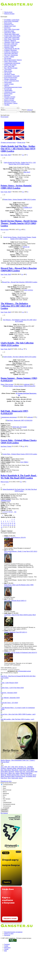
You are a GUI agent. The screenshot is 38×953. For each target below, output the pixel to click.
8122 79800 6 (24, 462)
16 (15, 512)
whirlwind (27, 384)
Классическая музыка (10, 77)
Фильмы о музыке (9, 97)
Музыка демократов (10, 79)
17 (1, 525)
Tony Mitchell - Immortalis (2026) (10, 697)
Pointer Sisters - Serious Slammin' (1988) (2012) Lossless (16, 186)
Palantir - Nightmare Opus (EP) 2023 (15, 632)
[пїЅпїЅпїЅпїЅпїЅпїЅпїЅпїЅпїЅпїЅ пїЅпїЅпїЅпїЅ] (14, 139)
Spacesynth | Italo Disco (11, 53)
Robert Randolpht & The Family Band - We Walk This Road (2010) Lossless (19, 476)
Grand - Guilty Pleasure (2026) (9, 682)
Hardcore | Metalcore (10, 40)
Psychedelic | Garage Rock (11, 19)
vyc (23, 155)
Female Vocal (18, 771)
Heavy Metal (8, 773)
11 (4, 523)
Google (6, 949)
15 (12, 523)
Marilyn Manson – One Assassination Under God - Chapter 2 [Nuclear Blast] (18, 761)
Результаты (4, 811)
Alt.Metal (30, 766)
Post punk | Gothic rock (10, 44)
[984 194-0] (27, 172)
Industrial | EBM (9, 47)
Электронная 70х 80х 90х (12, 48)
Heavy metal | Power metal (11, 29)
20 (8, 525)
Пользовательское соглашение (13, 932)
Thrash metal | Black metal (11, 34)
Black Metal (30, 768)
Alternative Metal (11, 768)
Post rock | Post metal (10, 45)
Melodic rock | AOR (10, 26)
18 (4, 525)
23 (14, 525)
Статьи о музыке (9, 98)
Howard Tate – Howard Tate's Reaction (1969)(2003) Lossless (19, 269)
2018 (12, 766)
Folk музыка (8, 82)
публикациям (22, 671)
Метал (5, 791)
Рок (4, 797)
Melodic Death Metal (26, 773)
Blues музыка (8, 71)
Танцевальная (7, 802)
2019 (16, 766)
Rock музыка (8, 23)
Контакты (7, 935)
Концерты (7, 95)
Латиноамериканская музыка (13, 87)
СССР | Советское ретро (11, 80)
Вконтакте (7, 947)
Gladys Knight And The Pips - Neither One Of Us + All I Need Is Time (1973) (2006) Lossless (18, 148)
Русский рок (8, 88)
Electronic (11, 771)
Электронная (7, 806)
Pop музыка (7, 58)
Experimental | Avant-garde (11, 76)
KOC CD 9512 (28, 290)
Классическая (7, 790)
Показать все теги (6, 781)
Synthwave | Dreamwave (11, 52)
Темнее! (3, 531)
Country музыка (9, 84)
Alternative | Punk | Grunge (12, 42)
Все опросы (4, 813)
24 (1, 527)
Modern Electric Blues (13, 774)
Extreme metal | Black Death (12, 35)
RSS (5, 950)
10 (11, 512)
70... (25, 766)
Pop (24, 774)
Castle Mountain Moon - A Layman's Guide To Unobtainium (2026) (18, 708)
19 (6, 525)
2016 (5, 766)
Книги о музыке (9, 100)
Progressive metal (9, 31)
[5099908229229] (6, 500)
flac (24, 771)
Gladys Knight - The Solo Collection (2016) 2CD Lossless (17, 344)
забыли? (29, 110)
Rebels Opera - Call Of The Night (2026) (12, 687)
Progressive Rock (20, 776)
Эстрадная (6, 807)
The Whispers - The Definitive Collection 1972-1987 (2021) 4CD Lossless (15, 305)
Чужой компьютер (25, 111)
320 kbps (21, 766)
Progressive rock (9, 24)
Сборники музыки (9, 92)
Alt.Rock (3, 768)
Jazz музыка (7, 72)
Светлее (9, 531)
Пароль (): (27, 110)
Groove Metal (30, 771)
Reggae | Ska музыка (10, 64)
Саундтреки (7, 69)
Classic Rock (22, 770)
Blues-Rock (15, 770)
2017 (9, 766)
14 (10, 523)
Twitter (6, 946)
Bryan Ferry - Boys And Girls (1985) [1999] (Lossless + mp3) (18, 714)
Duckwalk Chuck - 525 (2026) (9, 702)
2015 (2, 766)
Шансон (6, 85)
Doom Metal (4, 771)
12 (6, 523)
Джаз (4, 788)
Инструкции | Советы (10, 103)
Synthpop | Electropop (10, 50)
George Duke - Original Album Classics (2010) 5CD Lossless (19, 441)
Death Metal (30, 770)
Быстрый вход (5, 115)
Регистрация (4, 116)
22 (12, 525)
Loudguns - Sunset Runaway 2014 (15, 537)
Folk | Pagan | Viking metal (11, 39)
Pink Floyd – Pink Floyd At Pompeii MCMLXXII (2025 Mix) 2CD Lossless (18, 676)
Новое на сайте (8, 933)
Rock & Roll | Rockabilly (11, 21)
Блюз (4, 786)
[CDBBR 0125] (27, 207)
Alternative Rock (21, 768)
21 (10, 525)
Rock (9, 778)
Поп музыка (6, 799)
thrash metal (14, 778)
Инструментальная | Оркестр (13, 60)
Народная (6, 793)
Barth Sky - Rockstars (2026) (9, 692)
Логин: (3, 110)
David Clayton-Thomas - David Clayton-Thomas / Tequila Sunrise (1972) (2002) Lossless (19, 223)
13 (8, 523)
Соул (4, 800)
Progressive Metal (10, 776)
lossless (17, 773)
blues (2, 770)
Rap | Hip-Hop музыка (10, 68)
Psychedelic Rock (31, 776)
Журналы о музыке (10, 101)
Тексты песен (8, 12)
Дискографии (8, 90)
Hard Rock (7, 27)
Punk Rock (4, 778)
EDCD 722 (26, 247)
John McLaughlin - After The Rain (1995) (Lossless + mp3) (17, 719)
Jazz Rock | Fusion (9, 74)
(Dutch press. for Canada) (19, 427)
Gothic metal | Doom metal (11, 37)
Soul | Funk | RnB (9, 66)
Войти (33, 111)
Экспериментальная (9, 804)
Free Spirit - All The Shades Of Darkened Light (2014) (20, 652)
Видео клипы (8, 93)
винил (21, 778)
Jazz (13, 773)
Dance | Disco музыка (10, 61)
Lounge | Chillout (9, 56)
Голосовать (4, 809)
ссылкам (28, 671)
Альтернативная (8, 784)
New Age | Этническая (11, 55)
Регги (4, 795)
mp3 (21, 774)
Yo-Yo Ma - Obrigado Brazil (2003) (15, 600)
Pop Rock (29, 774)
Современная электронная (12, 63)
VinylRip (6, 105)
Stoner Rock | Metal (9, 32)
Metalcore (3, 774)
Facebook (7, 944)
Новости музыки (9, 13)
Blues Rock (7, 770)
